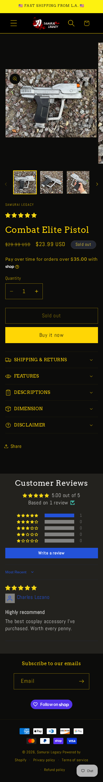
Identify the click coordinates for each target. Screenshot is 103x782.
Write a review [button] (51, 553)
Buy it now (51, 335)
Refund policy (54, 769)
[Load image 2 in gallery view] (51, 182)
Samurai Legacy (49, 752)
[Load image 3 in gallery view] (78, 182)
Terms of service (75, 760)
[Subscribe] (81, 681)
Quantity (13, 278)
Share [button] (16, 446)
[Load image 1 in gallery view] (25, 182)
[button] (13, 23)
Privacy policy (44, 760)
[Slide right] (97, 184)
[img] (21, 588)
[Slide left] (6, 184)
